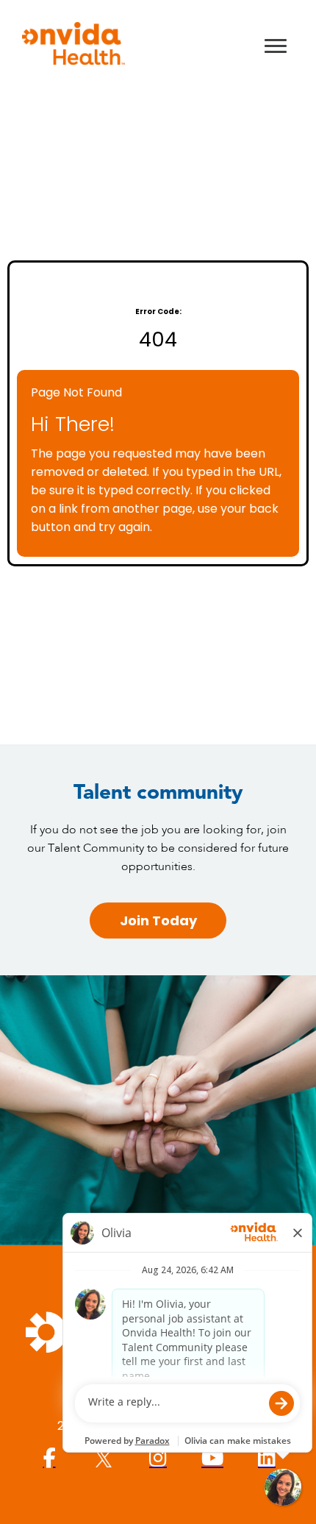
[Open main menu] (275, 45)
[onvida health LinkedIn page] (267, 1458)
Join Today (158, 920)
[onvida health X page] (103, 1458)
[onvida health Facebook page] (49, 1458)
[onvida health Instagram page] (158, 1458)
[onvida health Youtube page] (212, 1458)
